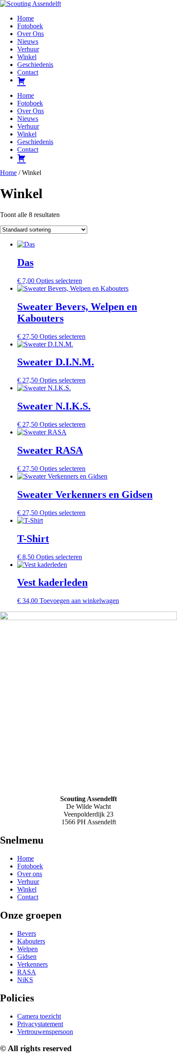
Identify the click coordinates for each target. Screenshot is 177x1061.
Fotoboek (30, 26)
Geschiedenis (35, 64)
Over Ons (30, 33)
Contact (27, 72)
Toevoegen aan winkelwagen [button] (79, 600)
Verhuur (28, 49)
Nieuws (27, 41)
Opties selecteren (59, 280)
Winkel (27, 56)
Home (25, 18)
